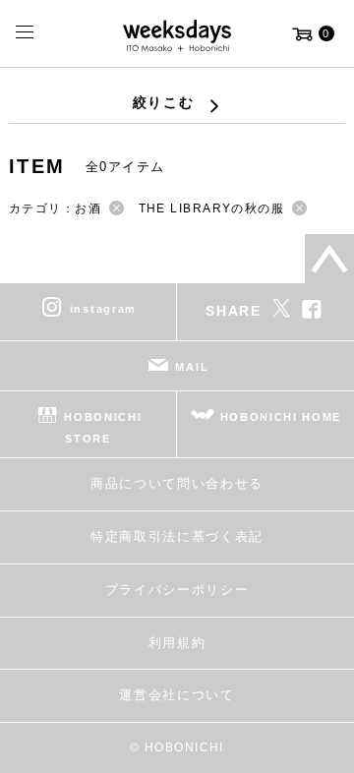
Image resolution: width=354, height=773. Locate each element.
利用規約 (177, 642)
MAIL (191, 366)
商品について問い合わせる (177, 483)
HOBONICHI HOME (281, 416)
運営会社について (176, 694)
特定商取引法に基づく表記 (177, 536)
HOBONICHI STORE (103, 427)
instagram (103, 308)
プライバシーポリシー (177, 589)
